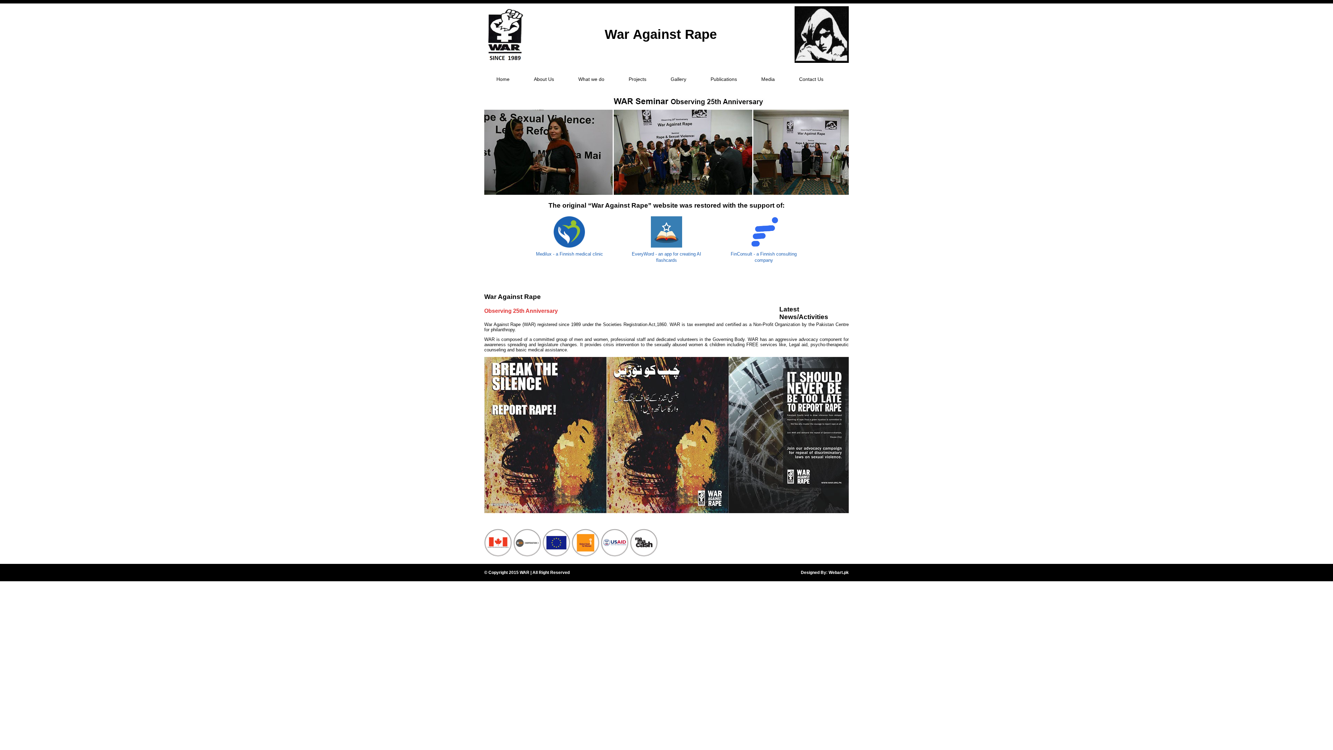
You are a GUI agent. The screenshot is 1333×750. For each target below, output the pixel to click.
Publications (724, 79)
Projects (637, 79)
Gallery (678, 79)
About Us (544, 79)
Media (768, 79)
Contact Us (811, 79)
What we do (591, 79)
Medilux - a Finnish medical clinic (569, 254)
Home (503, 79)
